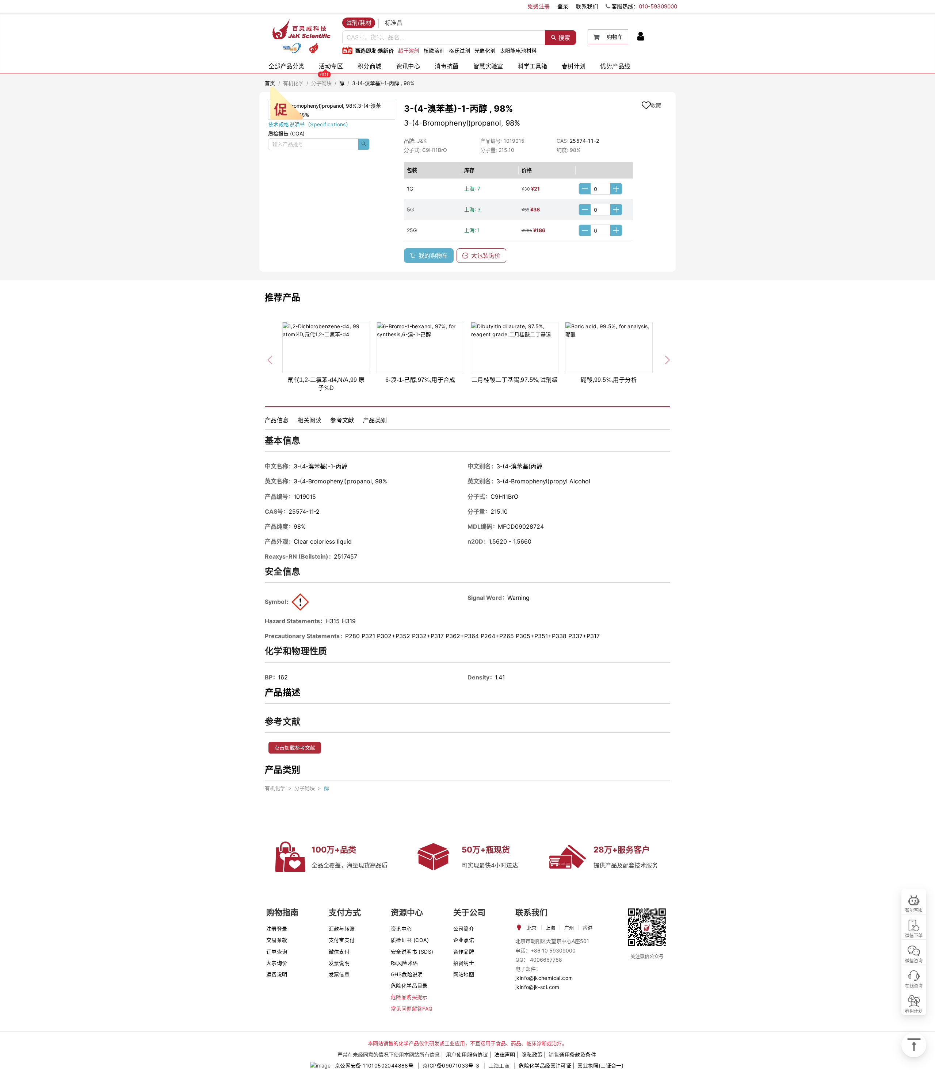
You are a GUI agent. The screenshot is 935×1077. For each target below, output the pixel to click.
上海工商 (499, 1065)
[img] (292, 48)
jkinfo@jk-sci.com (537, 987)
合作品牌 (463, 951)
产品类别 (375, 420)
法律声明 (504, 1054)
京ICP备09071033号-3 (451, 1065)
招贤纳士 (463, 963)
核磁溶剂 (434, 50)
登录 (563, 6)
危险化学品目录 (409, 985)
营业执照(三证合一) (600, 1065)
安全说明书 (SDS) (412, 951)
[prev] (271, 358)
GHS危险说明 (407, 974)
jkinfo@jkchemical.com (544, 978)
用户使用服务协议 (467, 1054)
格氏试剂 (459, 50)
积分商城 (370, 66)
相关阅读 (310, 420)
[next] (664, 358)
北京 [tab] (532, 928)
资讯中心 (408, 66)
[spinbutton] (600, 188)
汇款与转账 (342, 928)
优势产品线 (615, 66)
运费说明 (276, 974)
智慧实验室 (488, 66)
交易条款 (276, 940)
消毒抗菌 (447, 66)
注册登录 (276, 928)
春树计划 (574, 66)
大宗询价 (276, 963)
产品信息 (277, 420)
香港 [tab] (587, 928)
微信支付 (339, 951)
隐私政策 (532, 1054)
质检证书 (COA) (410, 940)
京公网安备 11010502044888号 (374, 1065)
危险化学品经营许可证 (545, 1065)
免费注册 (538, 6)
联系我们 (587, 6)
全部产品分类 (286, 66)
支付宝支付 (342, 940)
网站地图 (463, 974)
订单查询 (276, 951)
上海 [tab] (551, 928)
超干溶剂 (408, 50)
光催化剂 (485, 50)
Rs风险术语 (404, 963)
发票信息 (339, 974)
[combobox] (443, 37)
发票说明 (339, 963)
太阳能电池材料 (518, 50)
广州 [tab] (569, 928)
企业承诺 (463, 940)
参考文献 (342, 420)
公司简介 (463, 928)
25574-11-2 (584, 141)
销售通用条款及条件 (572, 1054)
